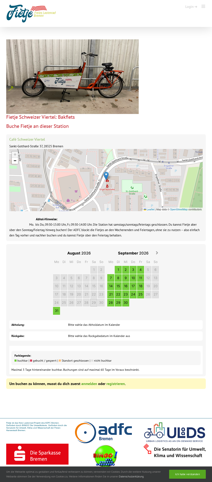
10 (56, 286)
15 (94, 286)
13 (79, 286)
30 (101, 302)
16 (101, 286)
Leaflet (150, 209)
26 (71, 302)
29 (94, 302)
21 (86, 294)
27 (79, 302)
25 (64, 302)
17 (56, 294)
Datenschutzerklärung (131, 476)
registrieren (115, 383)
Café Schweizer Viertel (27, 139)
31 (56, 311)
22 (94, 294)
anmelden (89, 383)
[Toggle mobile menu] (203, 6)
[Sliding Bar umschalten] (191, 6)
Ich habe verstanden (187, 474)
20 (79, 294)
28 (86, 302)
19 (71, 294)
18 (64, 294)
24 (56, 302)
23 (101, 294)
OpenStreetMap (179, 209)
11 (64, 286)
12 (71, 286)
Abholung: (18, 325)
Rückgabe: (17, 336)
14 (86, 286)
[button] (106, 176)
